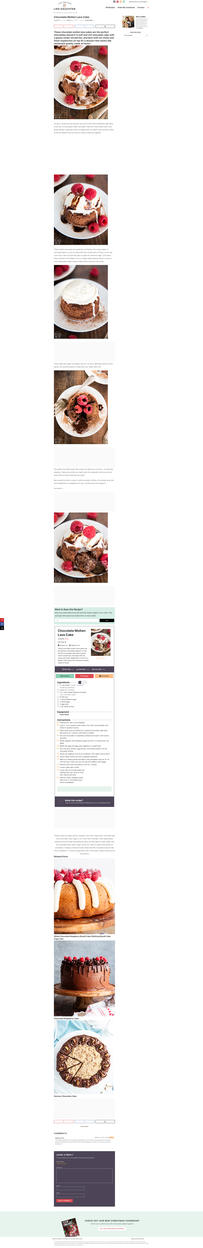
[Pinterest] (117, 1)
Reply (111, 1137)
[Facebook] (114, 1)
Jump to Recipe (89, 20)
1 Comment (81, 20)
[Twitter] (124, 1)
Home (54, 12)
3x (85, 682)
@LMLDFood (90, 803)
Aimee (67, 639)
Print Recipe (65, 676)
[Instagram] (121, 1)
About (77, 1238)
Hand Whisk (64, 714)
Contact (81, 1238)
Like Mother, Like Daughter (64, 6)
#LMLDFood (105, 803)
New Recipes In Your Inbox (138, 1)
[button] (97, 658)
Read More (140, 28)
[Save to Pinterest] (63, 26)
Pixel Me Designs (140, 1238)
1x (79, 682)
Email (58, 1193)
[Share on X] (105, 26)
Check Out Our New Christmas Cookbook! (112, 1220)
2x (82, 682)
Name (58, 1185)
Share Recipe (105, 676)
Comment (59, 1167)
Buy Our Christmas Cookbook (112, 1228)
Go (107, 620)
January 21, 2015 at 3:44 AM (102, 1137)
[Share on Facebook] (84, 26)
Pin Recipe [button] (85, 676)
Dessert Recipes (60, 12)
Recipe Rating (60, 1161)
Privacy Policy (72, 1238)
